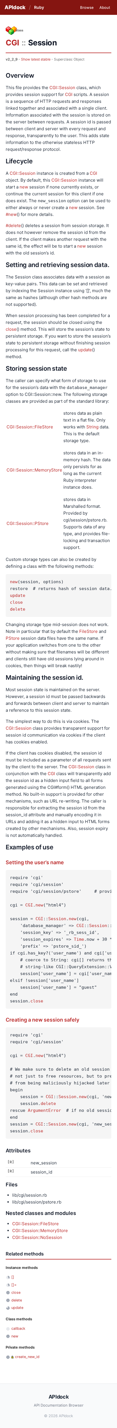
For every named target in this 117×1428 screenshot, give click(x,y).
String (92, 427)
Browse (87, 7)
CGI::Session (62, 87)
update (85, 349)
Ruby (39, 7)
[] (12, 1277)
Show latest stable (36, 59)
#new (11, 214)
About (104, 7)
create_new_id (27, 1357)
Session (57, 918)
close (11, 329)
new (24, 187)
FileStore (88, 631)
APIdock (15, 7)
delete (17, 609)
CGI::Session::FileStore (30, 427)
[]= (13, 1285)
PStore (13, 638)
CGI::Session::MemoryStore (34, 470)
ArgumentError (44, 1110)
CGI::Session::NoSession (37, 1237)
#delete (13, 225)
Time (79, 939)
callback (18, 1328)
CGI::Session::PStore (28, 523)
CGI (12, 42)
